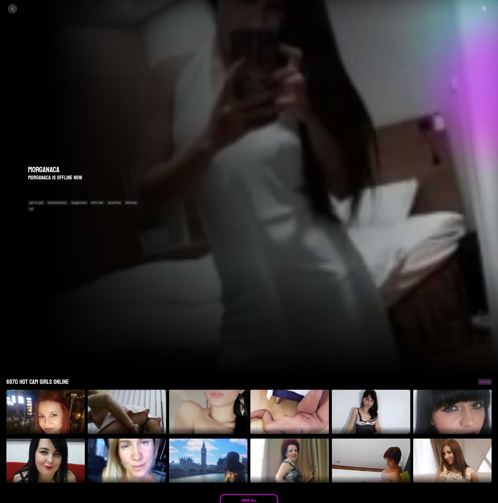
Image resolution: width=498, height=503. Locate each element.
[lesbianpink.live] (12, 8)
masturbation (57, 203)
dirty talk (97, 203)
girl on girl (36, 203)
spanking (114, 203)
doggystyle (78, 203)
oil (31, 209)
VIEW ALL (485, 382)
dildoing (131, 203)
